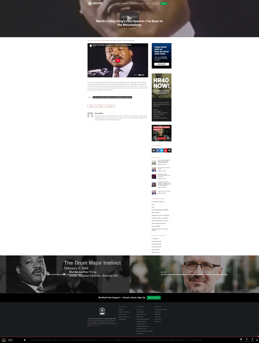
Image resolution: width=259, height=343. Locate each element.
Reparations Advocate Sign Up (160, 118)
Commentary (157, 316)
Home (95, 40)
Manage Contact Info (141, 321)
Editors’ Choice (158, 319)
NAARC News (157, 116)
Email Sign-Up (140, 316)
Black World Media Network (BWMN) (160, 209)
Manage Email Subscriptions (143, 319)
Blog (99, 40)
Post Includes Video (127, 97)
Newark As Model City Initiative (159, 223)
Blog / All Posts (158, 321)
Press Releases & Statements (158, 201)
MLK (120, 97)
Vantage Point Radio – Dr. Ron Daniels (160, 218)
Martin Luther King (113, 97)
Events (153, 204)
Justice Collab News (156, 226)
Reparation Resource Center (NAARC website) (160, 229)
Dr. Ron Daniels (155, 238)
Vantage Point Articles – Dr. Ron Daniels (160, 215)
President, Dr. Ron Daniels (124, 312)
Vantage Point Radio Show (142, 326)
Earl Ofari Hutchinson (156, 246)
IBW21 (125, 28)
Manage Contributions (142, 314)
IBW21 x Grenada (155, 212)
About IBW (121, 309)
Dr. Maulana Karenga (156, 244)
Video (153, 207)
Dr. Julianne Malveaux (156, 241)
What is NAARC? (157, 111)
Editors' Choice (125, 16)
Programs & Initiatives (124, 316)
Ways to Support (153, 297)
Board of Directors (123, 314)
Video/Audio (134, 16)
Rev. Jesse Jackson (156, 249)
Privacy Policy (140, 333)
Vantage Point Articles (142, 328)
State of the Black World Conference (160, 220)
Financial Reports (122, 319)
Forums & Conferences (159, 114)
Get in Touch (139, 309)
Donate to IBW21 (140, 312)
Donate (155, 109)
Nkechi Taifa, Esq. (156, 252)
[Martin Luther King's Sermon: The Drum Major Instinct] (65, 274)
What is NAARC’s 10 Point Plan (160, 112)
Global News (157, 314)
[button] (25, 340)
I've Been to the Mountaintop (100, 97)
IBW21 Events (157, 312)
